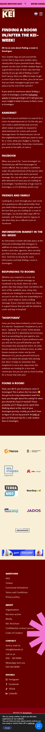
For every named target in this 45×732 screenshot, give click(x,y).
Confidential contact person (20, 628)
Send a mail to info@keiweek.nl (14, 647)
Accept (7, 728)
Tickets (9, 583)
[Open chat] (38, 726)
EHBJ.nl (35, 414)
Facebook (14, 684)
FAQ (8, 578)
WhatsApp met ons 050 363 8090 (15, 664)
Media (9, 618)
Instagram (14, 679)
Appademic (27, 713)
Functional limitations (17, 587)
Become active (13, 614)
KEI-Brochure (12, 623)
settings (31, 723)
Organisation (12, 609)
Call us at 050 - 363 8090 (13, 656)
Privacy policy (13, 596)
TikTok (12, 688)
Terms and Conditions (17, 592)
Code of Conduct (14, 632)
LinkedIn (13, 693)
